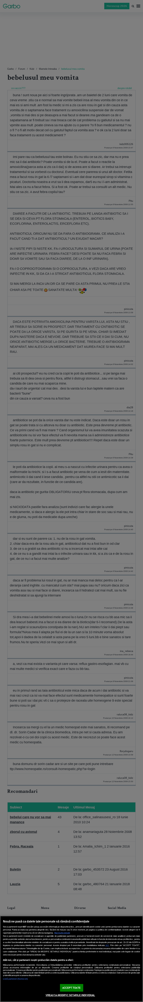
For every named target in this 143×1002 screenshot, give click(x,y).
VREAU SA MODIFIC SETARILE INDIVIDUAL (70, 995)
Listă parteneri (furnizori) (15, 979)
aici (107, 945)
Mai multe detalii (62, 933)
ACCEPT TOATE (71, 987)
